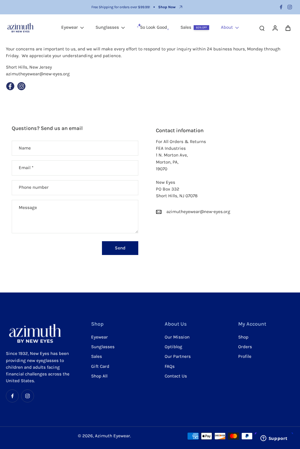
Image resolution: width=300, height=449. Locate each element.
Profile (244, 356)
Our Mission (177, 337)
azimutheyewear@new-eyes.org (198, 211)
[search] (261, 28)
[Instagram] (289, 7)
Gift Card (100, 366)
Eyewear (99, 337)
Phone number (34, 187)
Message (28, 207)
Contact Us (176, 376)
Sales (96, 356)
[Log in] (274, 27)
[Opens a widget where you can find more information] (274, 438)
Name (25, 148)
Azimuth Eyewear (112, 435)
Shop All (99, 376)
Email (26, 167)
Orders (245, 346)
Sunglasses (103, 346)
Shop (243, 337)
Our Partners (178, 356)
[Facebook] (281, 7)
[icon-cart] (287, 28)
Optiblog (173, 346)
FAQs (170, 366)
